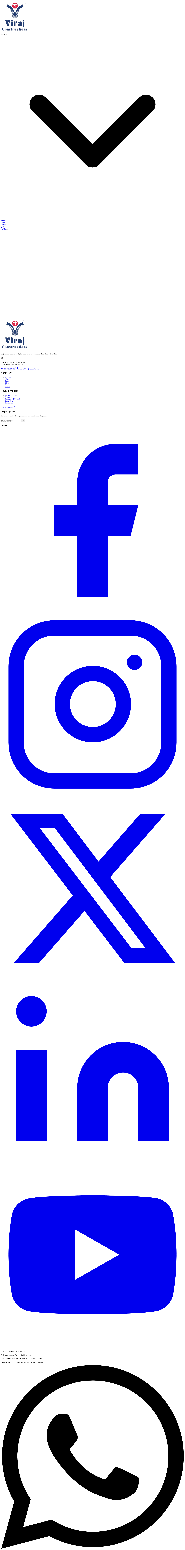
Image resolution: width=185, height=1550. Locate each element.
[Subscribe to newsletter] (23, 420)
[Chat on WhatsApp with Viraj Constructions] (92, 1548)
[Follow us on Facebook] (92, 521)
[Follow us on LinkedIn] (92, 1073)
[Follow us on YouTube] (92, 1257)
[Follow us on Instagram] (92, 705)
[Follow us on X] (92, 889)
